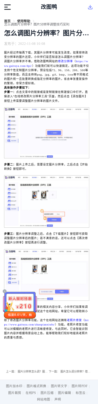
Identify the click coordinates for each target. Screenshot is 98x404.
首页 (7, 21)
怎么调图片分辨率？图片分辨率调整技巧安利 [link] (36, 24)
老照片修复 (74, 320)
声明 (57, 399)
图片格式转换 (36, 386)
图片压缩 (47, 392)
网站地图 (43, 399)
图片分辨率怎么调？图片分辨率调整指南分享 (45, 371)
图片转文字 (59, 386)
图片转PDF (80, 386)
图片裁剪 (14, 392)
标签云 (80, 392)
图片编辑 (64, 392)
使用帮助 (23, 21)
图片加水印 (14, 386)
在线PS (31, 392)
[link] (7, 21)
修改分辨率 (65, 61)
